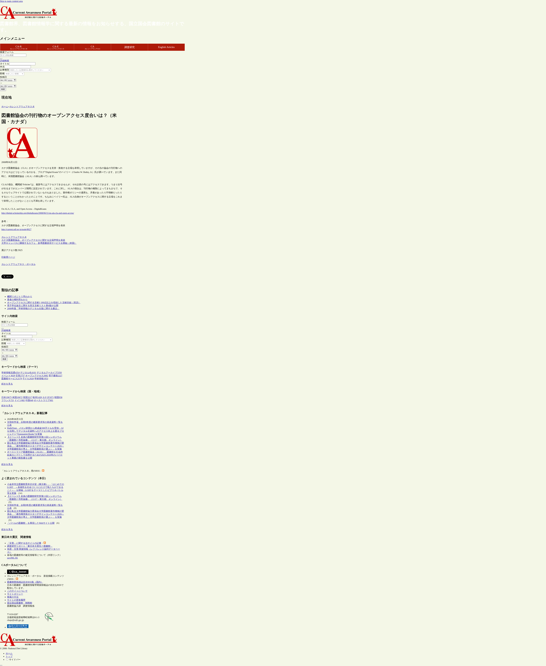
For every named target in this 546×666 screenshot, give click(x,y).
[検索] (1, 58)
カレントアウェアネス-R (13, 237)
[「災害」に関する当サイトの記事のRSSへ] (45, 543)
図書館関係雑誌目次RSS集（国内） (25, 582)
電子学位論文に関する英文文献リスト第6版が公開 (32, 305)
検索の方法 (12, 597)
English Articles (166, 47)
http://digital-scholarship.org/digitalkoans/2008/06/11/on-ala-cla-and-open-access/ (37, 213)
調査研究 (129, 47)
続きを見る (7, 384)
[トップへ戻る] (1, 665)
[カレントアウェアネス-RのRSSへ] (43, 471)
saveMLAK (12, 558)
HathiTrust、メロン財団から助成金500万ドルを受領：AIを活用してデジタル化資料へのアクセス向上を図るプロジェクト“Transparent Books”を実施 (35, 431)
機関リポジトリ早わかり (19, 296)
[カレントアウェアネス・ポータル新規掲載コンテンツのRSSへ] (17, 579)
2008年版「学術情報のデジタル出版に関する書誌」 (33, 308)
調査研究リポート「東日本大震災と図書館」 (30, 546)
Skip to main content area (11, 1)
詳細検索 (4, 60)
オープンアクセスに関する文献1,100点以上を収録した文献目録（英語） (43, 302)
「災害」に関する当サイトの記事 (24, 543)
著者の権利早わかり (17, 299)
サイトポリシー (15, 594)
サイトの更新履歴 (16, 600)
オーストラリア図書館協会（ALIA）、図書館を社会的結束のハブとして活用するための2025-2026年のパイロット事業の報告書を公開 (35, 455)
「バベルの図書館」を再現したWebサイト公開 (30, 523)
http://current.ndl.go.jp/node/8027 (16, 229)
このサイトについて (17, 591)
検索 (3, 89)
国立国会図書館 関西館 (19, 603)
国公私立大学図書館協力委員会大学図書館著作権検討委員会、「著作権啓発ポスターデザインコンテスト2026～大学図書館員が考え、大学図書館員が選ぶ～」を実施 (35, 446)
